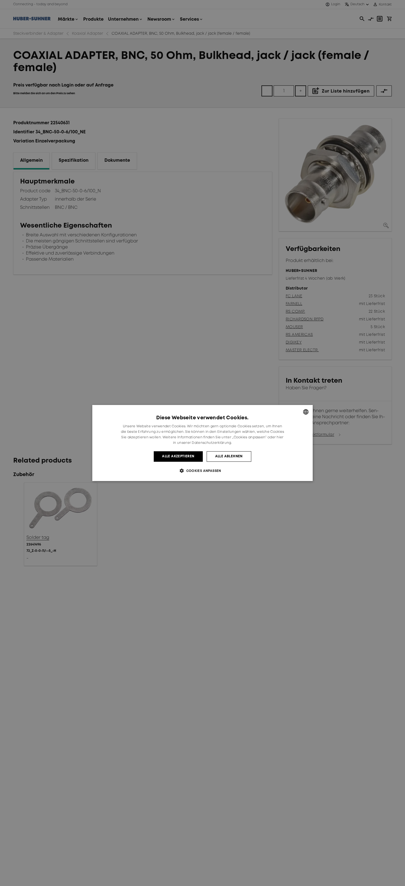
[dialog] (202, 443)
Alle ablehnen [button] (229, 456)
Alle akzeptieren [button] (178, 456)
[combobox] (306, 412)
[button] (202, 470)
